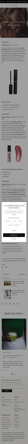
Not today (14, 238)
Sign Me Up (14, 235)
